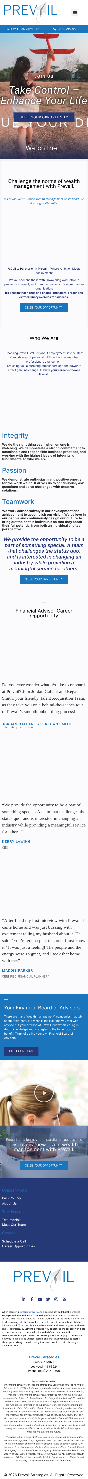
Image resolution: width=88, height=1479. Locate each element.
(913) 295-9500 (49, 1370)
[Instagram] (56, 1299)
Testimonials (11, 1220)
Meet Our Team (14, 1225)
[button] (74, 12)
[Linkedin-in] (23, 1299)
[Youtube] (40, 1299)
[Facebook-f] (32, 1299)
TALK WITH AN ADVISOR (22, 29)
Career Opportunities (18, 1246)
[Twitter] (48, 1299)
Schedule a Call (14, 1241)
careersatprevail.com (30, 1311)
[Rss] (64, 1299)
